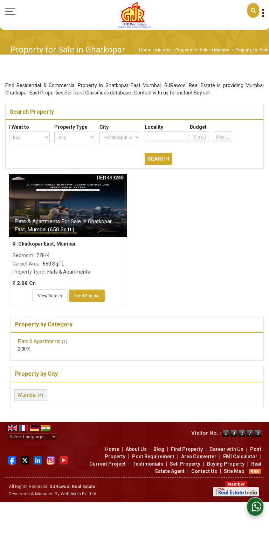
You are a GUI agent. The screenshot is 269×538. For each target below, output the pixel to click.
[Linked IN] (38, 459)
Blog (158, 449)
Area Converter (198, 456)
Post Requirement (153, 456)
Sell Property (185, 464)
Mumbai (163, 49)
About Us (136, 449)
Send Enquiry (86, 295)
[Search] (253, 10)
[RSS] (255, 471)
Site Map (234, 471)
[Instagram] (51, 459)
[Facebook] (12, 459)
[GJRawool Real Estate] (134, 15)
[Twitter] (25, 459)
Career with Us (226, 449)
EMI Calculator (240, 456)
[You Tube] (64, 459)
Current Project (107, 464)
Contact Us (204, 471)
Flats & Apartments (39, 341)
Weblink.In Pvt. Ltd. (79, 493)
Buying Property (225, 464)
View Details (50, 295)
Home (145, 49)
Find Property (187, 449)
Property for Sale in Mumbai (202, 49)
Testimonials (147, 464)
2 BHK (24, 349)
